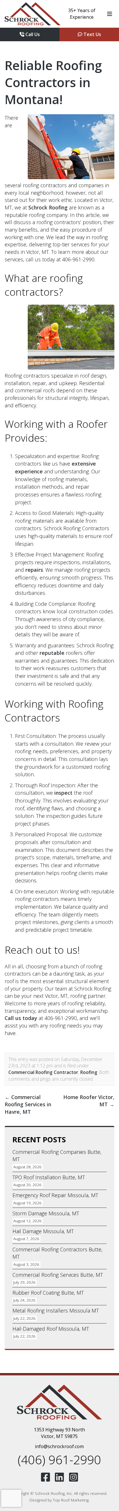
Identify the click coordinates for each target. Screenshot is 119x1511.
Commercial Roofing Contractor (43, 1072)
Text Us (91, 34)
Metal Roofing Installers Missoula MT (55, 1310)
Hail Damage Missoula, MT (43, 1231)
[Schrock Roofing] (33, 13)
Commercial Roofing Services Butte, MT (57, 1274)
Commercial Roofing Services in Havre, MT (28, 1104)
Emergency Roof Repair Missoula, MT (55, 1195)
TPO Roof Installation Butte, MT (48, 1177)
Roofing (88, 1072)
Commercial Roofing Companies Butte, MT (56, 1155)
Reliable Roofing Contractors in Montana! (53, 82)
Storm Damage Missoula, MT (45, 1213)
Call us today (21, 1018)
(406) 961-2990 (59, 1459)
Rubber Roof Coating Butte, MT (48, 1292)
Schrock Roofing (48, 207)
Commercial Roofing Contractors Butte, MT (57, 1253)
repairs (34, 569)
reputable (52, 652)
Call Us (32, 34)
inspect (63, 792)
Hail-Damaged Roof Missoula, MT (50, 1328)
